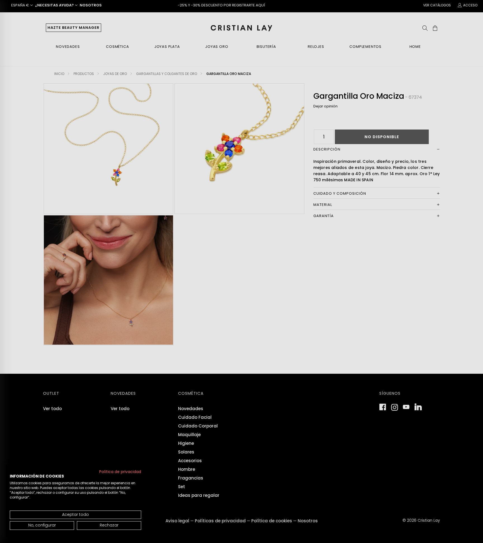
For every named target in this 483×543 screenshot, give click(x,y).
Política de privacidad (120, 471)
